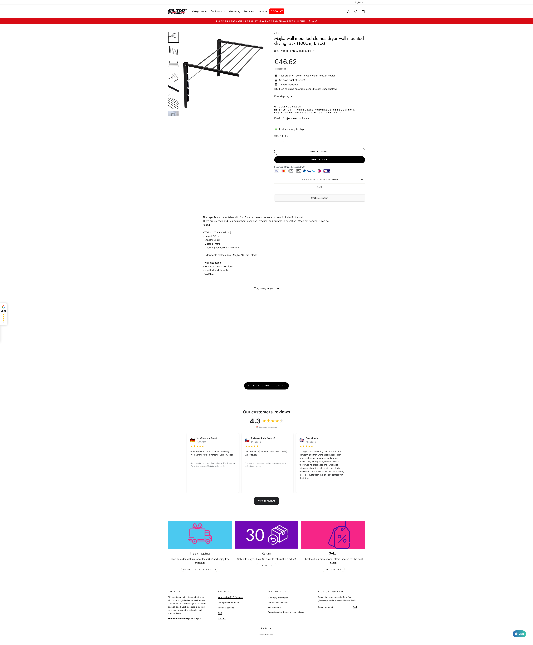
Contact (222, 618)
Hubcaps (262, 11)
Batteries (249, 11)
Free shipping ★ (283, 96)
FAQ (319, 187)
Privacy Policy (274, 607)
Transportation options (319, 179)
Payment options (226, 607)
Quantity (281, 136)
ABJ (276, 33)
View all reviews (266, 500)
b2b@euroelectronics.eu (295, 118)
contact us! (266, 566)
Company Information (278, 597)
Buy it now (319, 160)
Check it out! (333, 569)
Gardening (234, 11)
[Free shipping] (200, 535)
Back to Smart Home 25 (268, 386)
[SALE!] (333, 535)
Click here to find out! (199, 569)
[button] (519, 634)
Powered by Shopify (266, 634)
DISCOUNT (277, 11)
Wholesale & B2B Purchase (230, 597)
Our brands (217, 11)
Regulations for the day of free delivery (286, 612)
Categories (198, 11)
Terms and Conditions (278, 602)
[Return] (266, 535)
